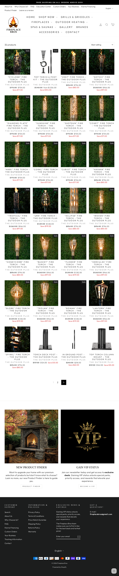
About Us (8, 6)
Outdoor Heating (71, 22)
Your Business (73, 6)
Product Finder (11, 10)
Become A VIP (87, 486)
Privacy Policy (34, 512)
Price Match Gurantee (37, 520)
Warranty (32, 531)
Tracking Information (13, 539)
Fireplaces (41, 22)
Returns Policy (34, 528)
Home (30, 17)
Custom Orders (59, 6)
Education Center (43, 6)
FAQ (32, 6)
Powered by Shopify (59, 567)
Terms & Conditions (36, 516)
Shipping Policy (34, 524)
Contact (73, 32)
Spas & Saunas (42, 27)
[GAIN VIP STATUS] (87, 436)
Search (7, 512)
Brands (82, 27)
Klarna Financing (88, 6)
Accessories (49, 32)
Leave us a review (26, 10)
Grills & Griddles (76, 17)
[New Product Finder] (31, 436)
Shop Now (47, 17)
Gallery (66, 27)
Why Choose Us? (21, 6)
